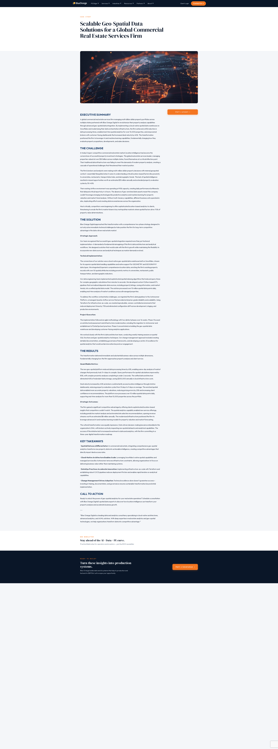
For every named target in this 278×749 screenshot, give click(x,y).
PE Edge (95, 3)
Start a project (182, 112)
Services (106, 3)
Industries (117, 3)
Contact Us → (198, 3)
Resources (129, 3)
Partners (141, 3)
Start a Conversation (185, 567)
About (151, 3)
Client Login (184, 3)
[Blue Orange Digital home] (79, 3)
